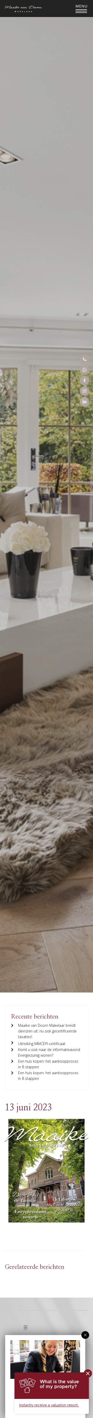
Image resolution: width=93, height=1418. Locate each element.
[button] (85, 1335)
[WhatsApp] (84, 369)
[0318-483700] (84, 359)
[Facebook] (84, 380)
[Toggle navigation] (81, 8)
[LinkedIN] (84, 401)
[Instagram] (84, 391)
